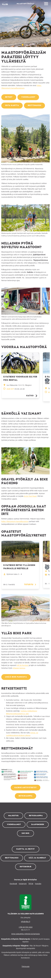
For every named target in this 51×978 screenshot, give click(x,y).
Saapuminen (37, 824)
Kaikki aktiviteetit (25, 788)
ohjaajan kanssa (19, 668)
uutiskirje (25, 867)
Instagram (23, 883)
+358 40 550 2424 (25, 927)
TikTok (30, 883)
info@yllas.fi (25, 921)
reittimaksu (34, 105)
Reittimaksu (12, 858)
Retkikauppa (36, 816)
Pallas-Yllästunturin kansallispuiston (14, 521)
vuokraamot (28, 97)
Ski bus (25, 833)
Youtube (38, 883)
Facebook (13, 883)
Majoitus (13, 816)
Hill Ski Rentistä (22, 665)
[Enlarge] (46, 117)
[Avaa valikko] (46, 4)
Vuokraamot (14, 824)
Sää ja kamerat (37, 858)
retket (8, 97)
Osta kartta (12, 105)
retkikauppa (25, 796)
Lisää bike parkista (16, 677)
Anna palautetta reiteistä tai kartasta (25, 934)
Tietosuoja (25, 966)
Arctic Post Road (30, 496)
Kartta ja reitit (25, 849)
